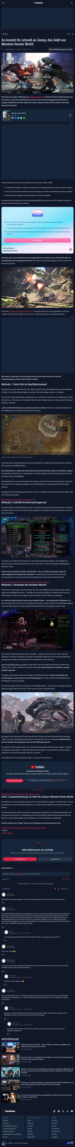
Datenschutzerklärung (58, 780)
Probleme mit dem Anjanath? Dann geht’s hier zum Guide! (20, 794)
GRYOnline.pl (55, 1128)
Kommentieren (55, 859)
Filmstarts (55, 1134)
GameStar (54, 1120)
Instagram (30, 1126)
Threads (29, 1128)
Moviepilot (55, 1137)
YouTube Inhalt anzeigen (14, 780)
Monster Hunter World (18, 113)
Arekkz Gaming (7, 833)
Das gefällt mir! (21, 859)
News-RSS (30, 1134)
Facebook (30, 1123)
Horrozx (19, 933)
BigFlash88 (20, 977)
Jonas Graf (20, 1009)
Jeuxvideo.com (56, 1131)
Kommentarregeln (19, 874)
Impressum (6, 1123)
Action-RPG (14, 115)
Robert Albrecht (9, 49)
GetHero (54, 1126)
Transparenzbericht (8, 1131)
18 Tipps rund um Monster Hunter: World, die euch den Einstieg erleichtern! (25, 582)
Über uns (5, 1120)
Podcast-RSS (31, 1137)
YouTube (29, 1131)
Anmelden (67, 879)
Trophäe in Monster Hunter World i (21, 311)
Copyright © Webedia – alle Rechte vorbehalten (14, 1143)
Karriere (5, 1137)
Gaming (5, 34)
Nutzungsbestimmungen (10, 1126)
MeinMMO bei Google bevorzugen (62, 49)
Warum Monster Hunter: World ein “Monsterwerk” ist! (18, 500)
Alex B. (22, 1025)
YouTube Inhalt (40, 790)
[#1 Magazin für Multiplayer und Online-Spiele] (37, 2)
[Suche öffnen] (72, 3)
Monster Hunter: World (37, 97)
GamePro (54, 1123)
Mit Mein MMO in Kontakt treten (12, 1134)
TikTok (29, 1120)
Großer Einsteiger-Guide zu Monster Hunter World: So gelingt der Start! (23, 828)
